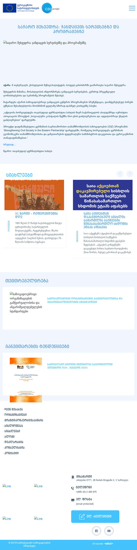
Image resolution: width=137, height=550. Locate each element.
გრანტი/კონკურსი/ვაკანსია (23, 420)
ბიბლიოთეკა (13, 426)
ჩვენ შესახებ (13, 409)
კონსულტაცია (14, 448)
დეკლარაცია (13, 442)
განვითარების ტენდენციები (37, 346)
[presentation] (120, 173)
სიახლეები (12, 431)
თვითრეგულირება (26, 281)
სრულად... (9, 145)
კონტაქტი (11, 453)
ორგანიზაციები (15, 415)
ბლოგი (9, 437)
